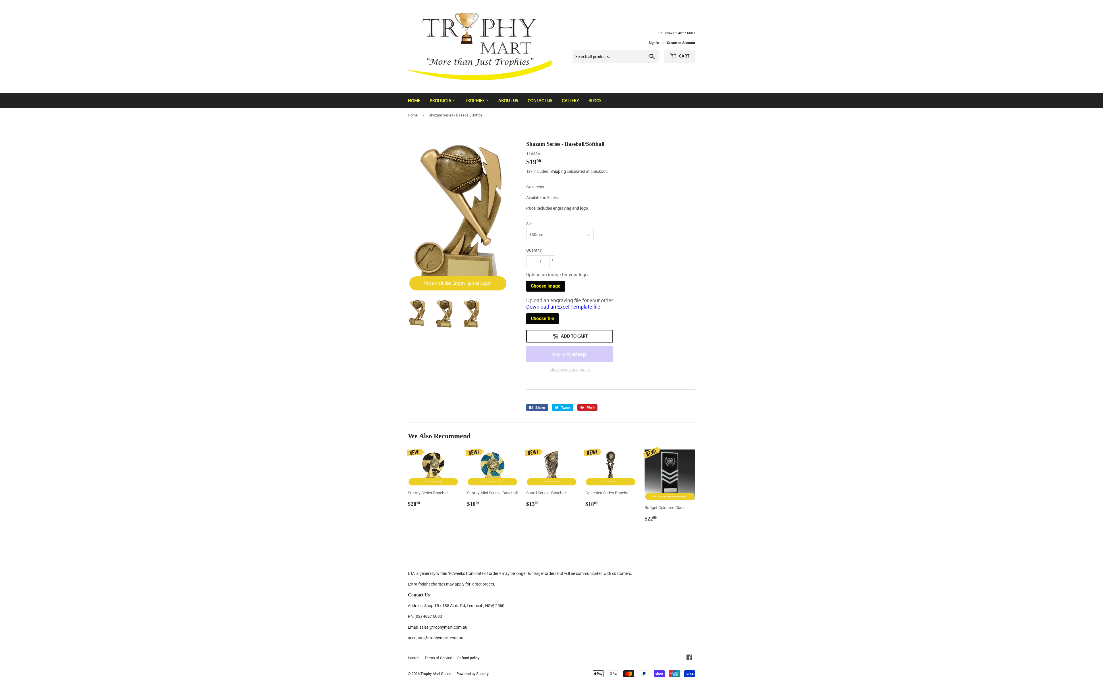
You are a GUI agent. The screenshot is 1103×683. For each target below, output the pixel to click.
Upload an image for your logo (557, 275)
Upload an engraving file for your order (569, 303)
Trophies (475, 100)
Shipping (558, 171)
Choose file (542, 318)
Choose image (545, 286)
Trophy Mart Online (436, 673)
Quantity (534, 250)
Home (414, 100)
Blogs (595, 100)
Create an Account (681, 43)
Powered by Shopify (472, 673)
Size (529, 223)
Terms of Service (438, 658)
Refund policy (468, 658)
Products (441, 100)
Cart (683, 55)
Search (413, 658)
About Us (508, 100)
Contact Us (540, 100)
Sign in (654, 43)
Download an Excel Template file (563, 307)
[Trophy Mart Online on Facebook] (689, 658)
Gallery (570, 100)
